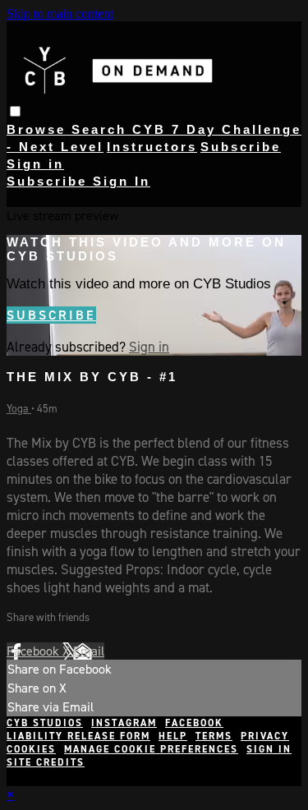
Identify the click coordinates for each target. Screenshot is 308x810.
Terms (213, 736)
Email (88, 651)
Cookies (31, 749)
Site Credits (46, 762)
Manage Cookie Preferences (151, 749)
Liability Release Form (78, 736)
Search (101, 129)
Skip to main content (60, 14)
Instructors (152, 147)
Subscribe (51, 315)
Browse (39, 129)
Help (173, 736)
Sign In (121, 181)
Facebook (34, 651)
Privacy (265, 736)
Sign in (35, 164)
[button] (15, 111)
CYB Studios (45, 722)
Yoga (19, 409)
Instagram (124, 722)
